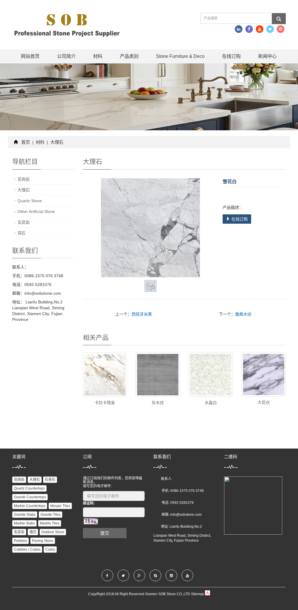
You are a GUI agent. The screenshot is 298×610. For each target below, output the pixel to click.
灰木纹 (158, 402)
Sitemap (197, 594)
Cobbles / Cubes (27, 549)
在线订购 (231, 56)
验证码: (89, 503)
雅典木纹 (243, 314)
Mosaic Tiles (60, 506)
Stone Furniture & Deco (180, 56)
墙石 (32, 532)
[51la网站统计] (207, 594)
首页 (25, 142)
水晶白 (211, 402)
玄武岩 (23, 222)
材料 (97, 56)
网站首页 (30, 56)
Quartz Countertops (29, 488)
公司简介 (66, 56)
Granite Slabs (25, 515)
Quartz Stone (29, 200)
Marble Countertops (29, 506)
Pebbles (20, 541)
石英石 (50, 480)
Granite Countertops (30, 497)
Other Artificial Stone (36, 211)
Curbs (50, 549)
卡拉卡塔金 (105, 402)
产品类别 (129, 56)
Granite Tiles (50, 515)
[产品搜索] (279, 18)
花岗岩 (23, 179)
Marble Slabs (24, 523)
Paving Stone (42, 541)
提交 (104, 533)
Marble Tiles (49, 523)
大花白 (264, 402)
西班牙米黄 (142, 314)
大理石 (56, 142)
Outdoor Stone (52, 532)
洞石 (21, 233)
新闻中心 (267, 56)
